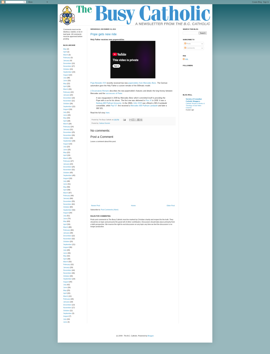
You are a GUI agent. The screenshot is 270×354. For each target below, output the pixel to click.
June (65, 81)
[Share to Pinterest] (141, 119)
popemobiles (133, 83)
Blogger (151, 336)
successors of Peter (114, 93)
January (66, 61)
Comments (190, 48)
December (67, 63)
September (67, 72)
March (65, 55)
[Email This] (130, 119)
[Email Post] (124, 119)
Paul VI (114, 106)
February (66, 58)
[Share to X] (135, 119)
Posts (188, 44)
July (64, 78)
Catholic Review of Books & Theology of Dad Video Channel (195, 106)
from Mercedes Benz (147, 83)
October (66, 69)
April (65, 52)
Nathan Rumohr (104, 123)
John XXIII (137, 103)
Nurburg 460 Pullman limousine (108, 103)
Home (133, 206)
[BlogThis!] (133, 119)
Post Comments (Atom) (109, 210)
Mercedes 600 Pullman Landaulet (144, 106)
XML (186, 59)
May (65, 49)
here (107, 113)
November (67, 66)
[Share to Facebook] (138, 119)
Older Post (171, 206)
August (66, 75)
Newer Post (95, 206)
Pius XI (149, 100)
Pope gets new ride (103, 34)
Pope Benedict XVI (98, 83)
